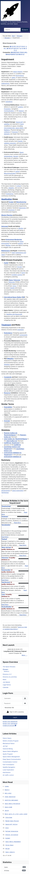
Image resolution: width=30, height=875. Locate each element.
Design (11, 202)
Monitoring (18, 239)
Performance (20, 75)
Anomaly (7, 421)
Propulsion (7, 109)
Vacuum (15, 156)
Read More (17, 522)
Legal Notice (7, 685)
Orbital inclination (11, 834)
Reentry (7, 789)
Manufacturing (21, 202)
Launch (17, 171)
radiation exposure (10, 143)
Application (6, 199)
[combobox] (12, 30)
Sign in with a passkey (16, 712)
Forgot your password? (10, 721)
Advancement (5, 490)
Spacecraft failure (11, 824)
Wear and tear (6, 547)
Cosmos (7, 786)
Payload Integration (11, 831)
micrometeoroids (9, 128)
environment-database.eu (12, 456)
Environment (10, 239)
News (4, 679)
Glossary (5, 669)
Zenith (7, 810)
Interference (6, 582)
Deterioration (6, 570)
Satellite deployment (11, 800)
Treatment (6, 325)
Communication (9, 111)
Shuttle (12, 288)
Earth (23, 273)
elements (7, 134)
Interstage (8, 817)
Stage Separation (10, 796)
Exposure (15, 132)
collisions (7, 132)
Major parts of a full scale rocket (16, 814)
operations (9, 101)
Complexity (7, 377)
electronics (22, 208)
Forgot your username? (10, 723)
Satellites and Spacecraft (14, 314)
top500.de (17, 445)
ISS (23, 297)
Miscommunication (10, 173)
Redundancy (8, 333)
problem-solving (17, 275)
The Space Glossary (9, 666)
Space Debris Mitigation (12, 803)
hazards (20, 243)
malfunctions (5, 83)
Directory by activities (10, 677)
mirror (14, 286)
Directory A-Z (7, 674)
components (23, 335)
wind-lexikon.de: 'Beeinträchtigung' (15, 439)
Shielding (7, 364)
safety (14, 77)
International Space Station (13, 297)
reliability (11, 188)
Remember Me (9, 707)
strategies (20, 329)
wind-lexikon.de (11, 441)
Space (22, 152)
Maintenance (5, 250)
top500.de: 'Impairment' (12, 443)
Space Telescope (14, 280)
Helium (7, 848)
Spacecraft (19, 122)
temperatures (8, 156)
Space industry (10, 852)
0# (11, 46)
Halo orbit (8, 793)
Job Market (6, 682)
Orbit (13, 252)
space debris (20, 128)
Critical (18, 186)
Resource (7, 393)
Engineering (9, 194)
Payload (4, 539)
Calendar (5, 687)
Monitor (20, 228)
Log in (15, 717)
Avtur (7, 827)
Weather (8, 245)
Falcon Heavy (9, 845)
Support (21, 111)
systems (20, 107)
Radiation (7, 130)
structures (11, 210)
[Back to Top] (27, 872)
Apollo (6, 263)
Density (20, 141)
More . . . (24, 655)
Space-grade (8, 807)
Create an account (9, 725)
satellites (7, 124)
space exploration (18, 490)
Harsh (22, 124)
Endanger (5, 516)
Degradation (8, 407)
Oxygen (19, 267)
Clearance (5, 557)
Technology (5, 492)
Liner (3, 594)
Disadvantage (6, 506)
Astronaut (4, 226)
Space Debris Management (13, 841)
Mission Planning (6, 215)
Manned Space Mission (12, 821)
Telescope (11, 282)
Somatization (6, 525)
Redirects (6, 671)
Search (26, 30)
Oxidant (7, 838)
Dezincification (6, 607)
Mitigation (10, 358)
